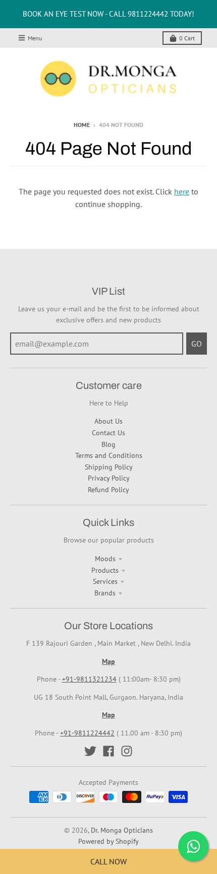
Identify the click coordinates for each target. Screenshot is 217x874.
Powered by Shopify (108, 841)
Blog (108, 444)
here (181, 191)
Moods (105, 558)
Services (105, 581)
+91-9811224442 (87, 732)
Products (105, 570)
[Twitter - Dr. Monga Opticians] (90, 751)
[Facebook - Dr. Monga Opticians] (108, 751)
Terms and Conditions (108, 455)
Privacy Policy (109, 478)
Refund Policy (108, 489)
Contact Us (108, 432)
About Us (108, 421)
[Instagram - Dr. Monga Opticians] (127, 751)
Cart (187, 38)
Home (82, 124)
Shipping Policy (109, 467)
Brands (105, 592)
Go (196, 344)
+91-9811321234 (89, 679)
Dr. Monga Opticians (122, 830)
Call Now (108, 861)
